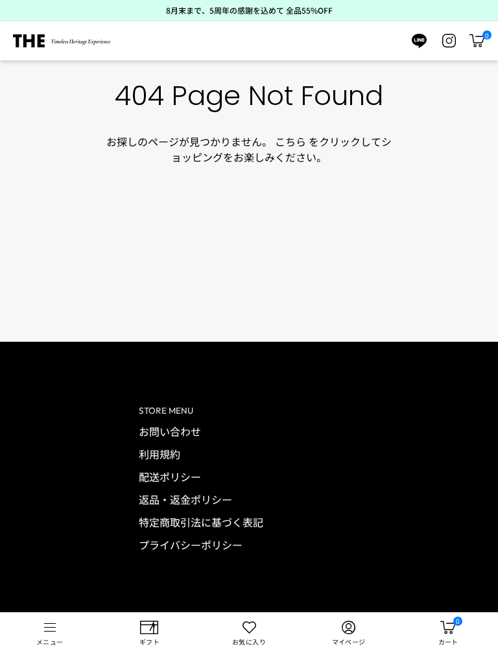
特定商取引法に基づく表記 (201, 522)
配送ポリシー (170, 476)
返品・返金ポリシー (185, 499)
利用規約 (159, 454)
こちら (290, 141)
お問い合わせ (170, 431)
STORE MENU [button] (166, 410)
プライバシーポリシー (191, 544)
